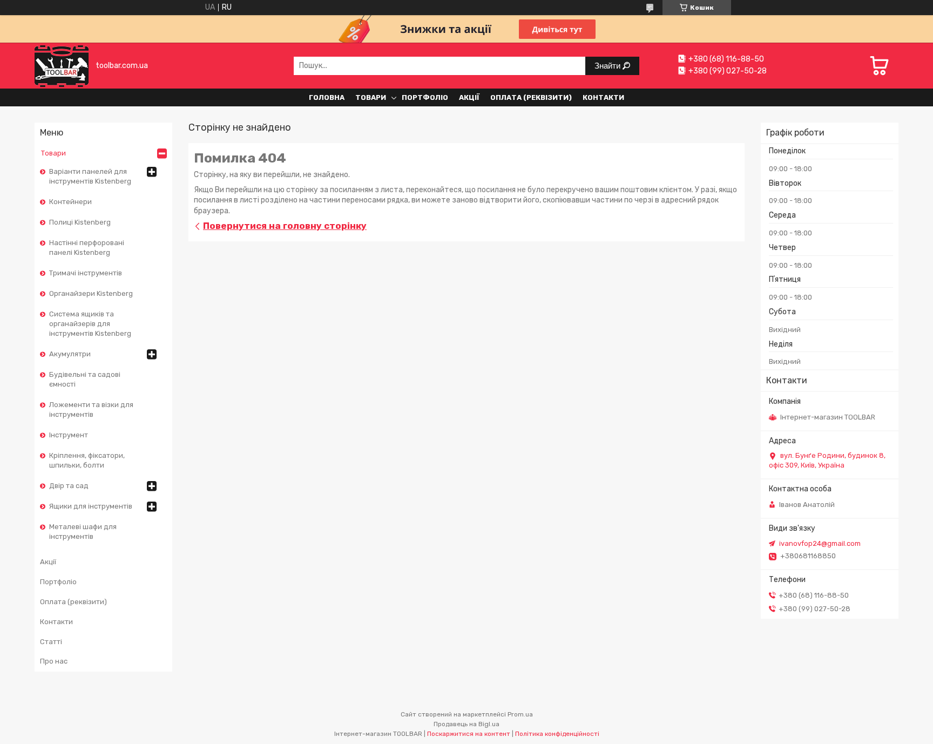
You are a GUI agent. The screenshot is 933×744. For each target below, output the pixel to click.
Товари (370, 97)
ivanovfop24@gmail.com (820, 543)
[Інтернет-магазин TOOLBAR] (62, 65)
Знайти (608, 65)
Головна (326, 97)
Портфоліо (425, 97)
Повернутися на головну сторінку (285, 225)
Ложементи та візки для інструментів (91, 409)
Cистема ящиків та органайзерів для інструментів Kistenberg (90, 323)
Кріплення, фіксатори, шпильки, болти (87, 460)
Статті (51, 642)
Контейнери (70, 202)
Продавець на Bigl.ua (466, 724)
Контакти (603, 97)
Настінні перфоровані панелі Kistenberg (86, 247)
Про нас (53, 661)
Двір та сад (69, 486)
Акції (469, 97)
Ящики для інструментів (90, 506)
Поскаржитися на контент (468, 734)
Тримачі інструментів (85, 273)
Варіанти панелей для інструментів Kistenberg (90, 176)
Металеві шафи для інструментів (83, 531)
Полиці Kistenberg (80, 222)
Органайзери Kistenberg (91, 293)
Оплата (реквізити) (531, 97)
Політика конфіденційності (557, 734)
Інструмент (68, 435)
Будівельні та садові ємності (84, 379)
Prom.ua (520, 714)
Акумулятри (70, 354)
